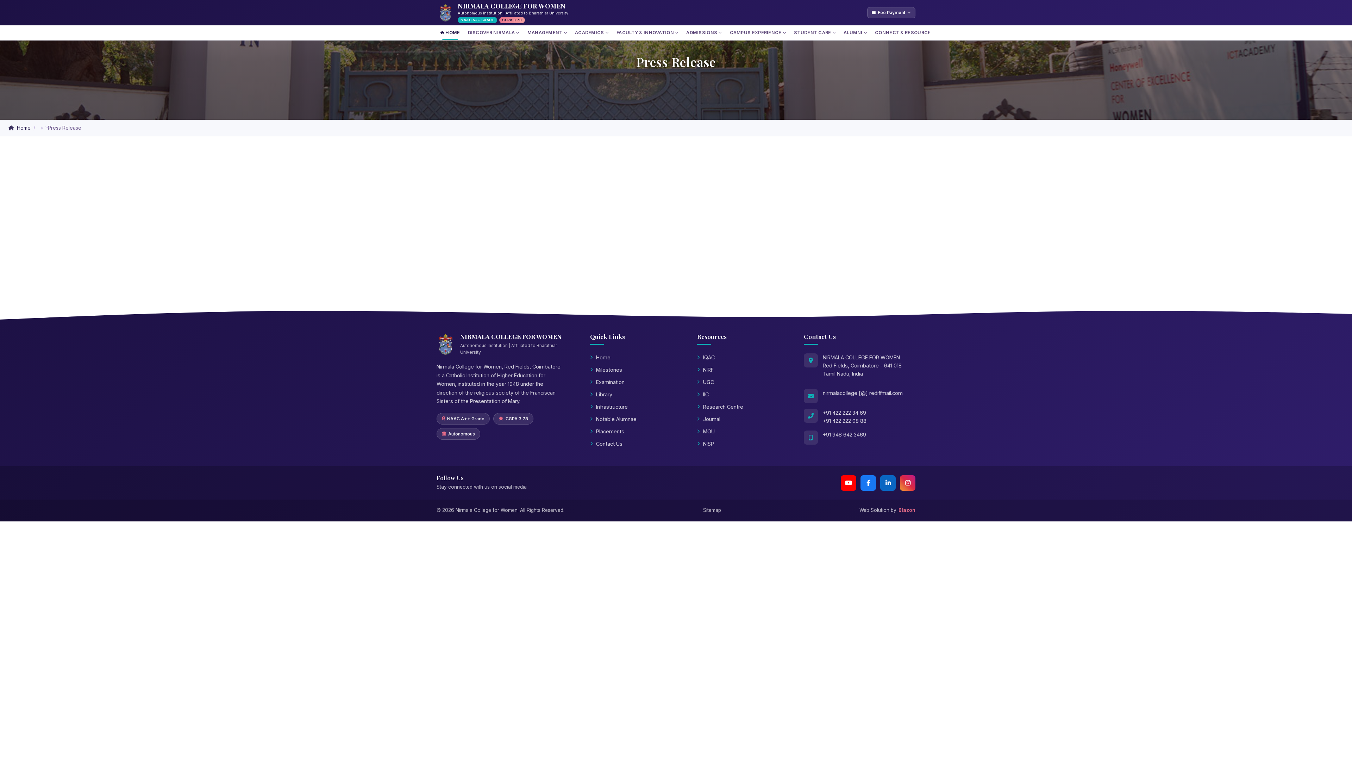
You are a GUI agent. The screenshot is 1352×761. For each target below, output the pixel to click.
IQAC (709, 357)
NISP (708, 444)
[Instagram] (907, 483)
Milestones (609, 370)
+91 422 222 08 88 (844, 421)
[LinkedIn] (888, 483)
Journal (711, 419)
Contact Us (609, 444)
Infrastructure (612, 407)
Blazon (907, 510)
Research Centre (723, 407)
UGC (708, 382)
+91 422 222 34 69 (844, 413)
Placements (610, 431)
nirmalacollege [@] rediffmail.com (863, 393)
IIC (706, 394)
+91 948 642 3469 (844, 435)
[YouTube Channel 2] (848, 483)
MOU (709, 431)
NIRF (708, 370)
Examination (610, 382)
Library (604, 394)
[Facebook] (868, 483)
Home (23, 128)
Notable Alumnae (616, 419)
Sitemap (712, 510)
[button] (42, 128)
